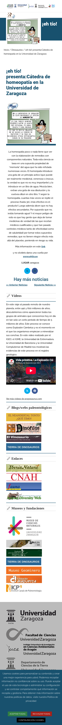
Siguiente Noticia (45, 285)
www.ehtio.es (30, 256)
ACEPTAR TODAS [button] (17, 714)
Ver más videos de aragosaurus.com (24, 399)
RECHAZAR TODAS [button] (41, 714)
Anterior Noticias (16, 285)
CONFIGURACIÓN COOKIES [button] (31, 720)
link (43, 246)
